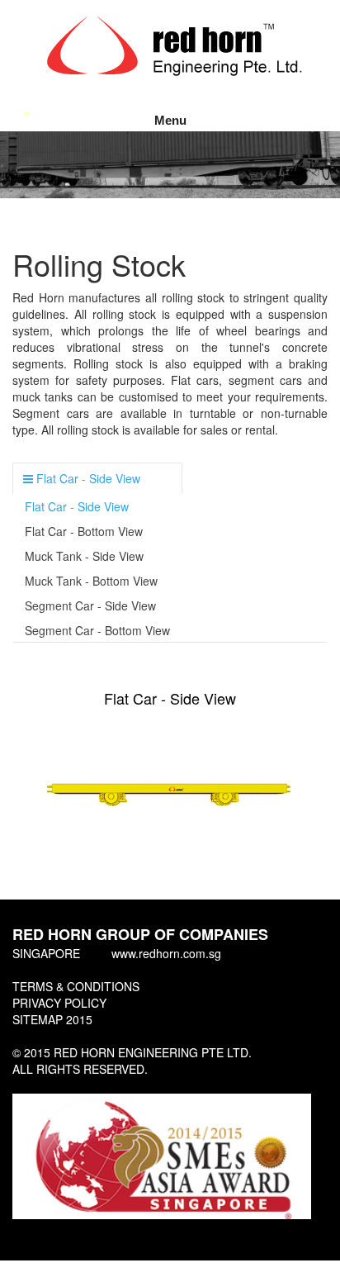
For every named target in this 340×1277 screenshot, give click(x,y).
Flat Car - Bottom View (84, 531)
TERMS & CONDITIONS (75, 986)
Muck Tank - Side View (84, 556)
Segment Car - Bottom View (97, 630)
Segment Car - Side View (90, 605)
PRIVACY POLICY (59, 1003)
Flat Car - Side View (77, 506)
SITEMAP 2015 (52, 1019)
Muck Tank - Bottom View (91, 580)
